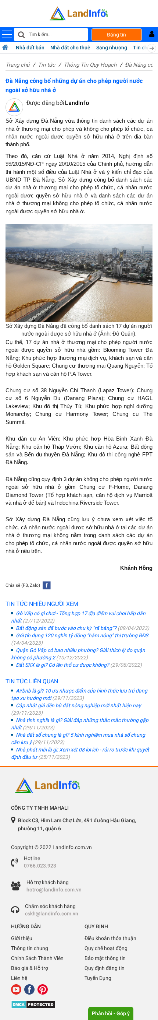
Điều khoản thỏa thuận (110, 938)
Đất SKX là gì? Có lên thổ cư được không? (78, 665)
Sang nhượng (111, 47)
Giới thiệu (21, 938)
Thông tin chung (29, 948)
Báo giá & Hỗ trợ (29, 968)
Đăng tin (116, 35)
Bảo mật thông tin (105, 958)
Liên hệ (19, 978)
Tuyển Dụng (98, 978)
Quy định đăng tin (105, 968)
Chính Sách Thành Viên (37, 958)
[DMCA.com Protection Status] (79, 1004)
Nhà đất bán (30, 47)
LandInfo (77, 102)
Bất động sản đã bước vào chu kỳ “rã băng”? (82, 628)
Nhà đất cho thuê (70, 47)
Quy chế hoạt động (106, 948)
